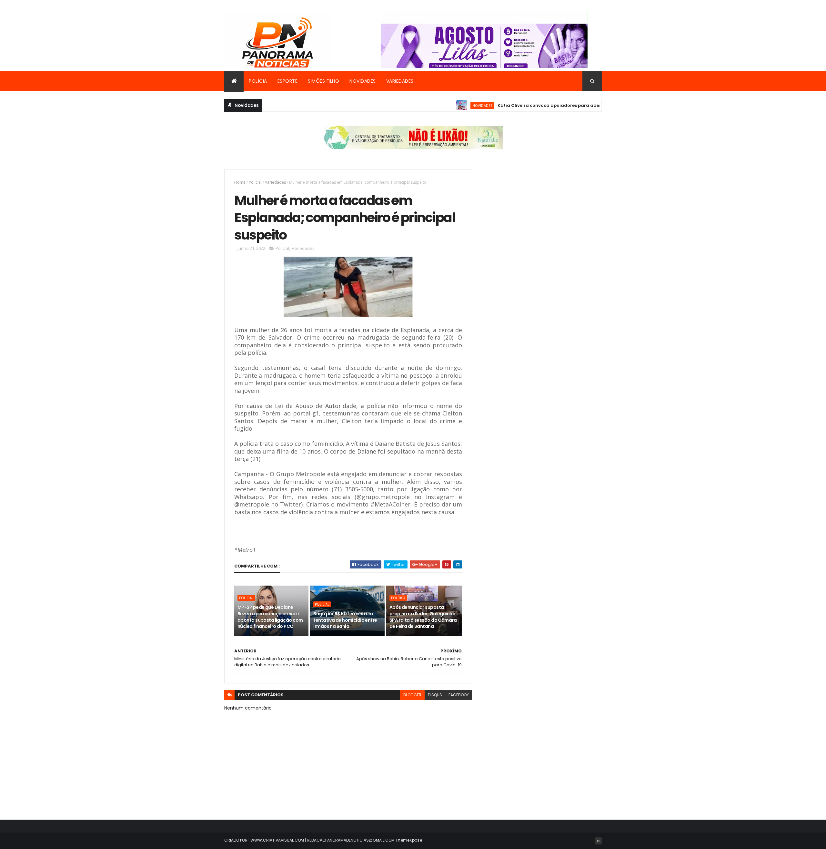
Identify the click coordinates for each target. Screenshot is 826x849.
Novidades (362, 81)
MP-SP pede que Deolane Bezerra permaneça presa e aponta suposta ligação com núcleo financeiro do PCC (270, 616)
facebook (458, 695)
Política (398, 598)
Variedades (400, 81)
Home (240, 182)
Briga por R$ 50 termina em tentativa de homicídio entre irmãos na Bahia (345, 619)
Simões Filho (323, 81)
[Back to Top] (598, 840)
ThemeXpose (409, 840)
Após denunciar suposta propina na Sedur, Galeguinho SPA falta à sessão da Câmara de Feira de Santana (423, 616)
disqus (435, 695)
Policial (255, 182)
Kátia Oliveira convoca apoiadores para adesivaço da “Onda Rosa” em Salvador (573, 105)
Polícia (258, 81)
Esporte (287, 81)
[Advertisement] (543, 214)
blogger (412, 695)
